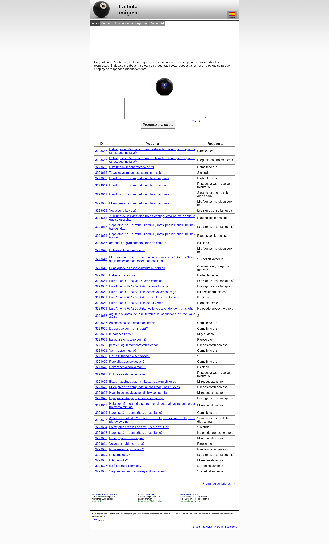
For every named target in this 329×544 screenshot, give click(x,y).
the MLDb (207, 526)
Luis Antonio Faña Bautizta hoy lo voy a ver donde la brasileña (151, 308)
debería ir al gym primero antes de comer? (137, 243)
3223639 (101, 308)
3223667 (101, 151)
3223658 (101, 217)
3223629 (101, 361)
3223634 (101, 334)
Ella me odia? (118, 460)
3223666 (101, 160)
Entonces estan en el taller (127, 374)
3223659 (101, 210)
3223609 (101, 454)
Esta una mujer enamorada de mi (131, 167)
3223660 (101, 203)
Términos (198, 121)
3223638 (101, 315)
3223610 (101, 449)
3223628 (101, 367)
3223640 (101, 303)
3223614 (101, 427)
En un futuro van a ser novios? (129, 356)
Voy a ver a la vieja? (123, 210)
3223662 (101, 185)
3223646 (101, 268)
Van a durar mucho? (123, 350)
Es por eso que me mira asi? (128, 328)
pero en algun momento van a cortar (133, 345)
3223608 (101, 460)
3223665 (101, 167)
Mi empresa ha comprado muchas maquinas (139, 203)
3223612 (101, 438)
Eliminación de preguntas (130, 23)
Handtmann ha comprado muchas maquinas (139, 178)
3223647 (101, 259)
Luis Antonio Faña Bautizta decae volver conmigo (142, 292)
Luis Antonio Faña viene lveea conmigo (136, 280)
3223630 (101, 356)
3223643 (101, 286)
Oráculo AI (157, 23)
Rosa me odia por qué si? (126, 449)
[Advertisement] (160, 41)
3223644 (101, 280)
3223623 (101, 398)
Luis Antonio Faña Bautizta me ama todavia (138, 286)
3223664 (101, 172)
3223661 (101, 194)
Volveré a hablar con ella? (127, 443)
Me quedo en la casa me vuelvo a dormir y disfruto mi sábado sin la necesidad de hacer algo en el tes (152, 259)
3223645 (101, 275)
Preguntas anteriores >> (219, 483)
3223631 (101, 350)
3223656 (101, 235)
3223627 (101, 374)
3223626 (101, 381)
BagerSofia (231, 526)
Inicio (95, 23)
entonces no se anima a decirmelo (132, 323)
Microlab (218, 526)
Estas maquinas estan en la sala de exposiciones (142, 381)
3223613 (101, 432)
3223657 (101, 226)
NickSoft (195, 526)
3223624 (101, 392)
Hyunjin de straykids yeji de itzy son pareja (138, 392)
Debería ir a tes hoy (122, 275)
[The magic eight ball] (100, 18)
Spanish (232, 17)
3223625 (101, 387)
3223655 (101, 243)
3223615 (101, 420)
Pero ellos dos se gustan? (126, 361)
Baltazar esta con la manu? (127, 367)
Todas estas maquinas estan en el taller (136, 172)
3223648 (101, 250)
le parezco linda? (121, 334)
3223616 (101, 412)
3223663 (101, 178)
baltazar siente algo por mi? (128, 339)
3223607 (101, 465)
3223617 (101, 405)
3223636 (101, 323)
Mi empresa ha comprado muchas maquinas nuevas (144, 387)
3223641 (101, 297)
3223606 (101, 471)
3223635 (101, 328)
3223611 (101, 443)
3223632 (101, 345)
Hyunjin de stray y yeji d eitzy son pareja (136, 398)
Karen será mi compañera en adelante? (136, 412)
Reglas (106, 23)
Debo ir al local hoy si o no (127, 250)
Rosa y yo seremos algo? (126, 438)
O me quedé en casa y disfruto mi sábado (137, 268)
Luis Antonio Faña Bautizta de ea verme (136, 303)
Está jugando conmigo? (125, 465)
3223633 (101, 339)
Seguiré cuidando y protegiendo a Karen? (137, 471)
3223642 (101, 292)
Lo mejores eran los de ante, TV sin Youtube (139, 427)
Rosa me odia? (119, 454)
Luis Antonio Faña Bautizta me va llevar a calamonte (144, 297)
